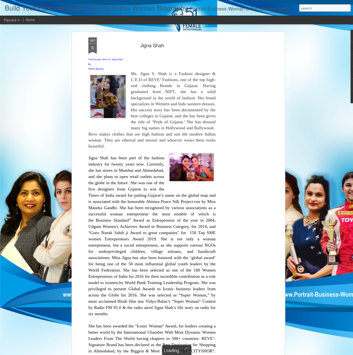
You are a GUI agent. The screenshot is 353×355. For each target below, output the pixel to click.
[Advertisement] (242, 113)
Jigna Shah (152, 45)
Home (30, 19)
